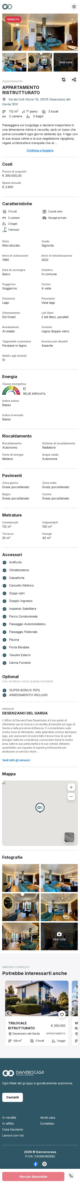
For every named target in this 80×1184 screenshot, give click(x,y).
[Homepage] (23, 1075)
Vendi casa (47, 1117)
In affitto (8, 1123)
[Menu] (74, 6)
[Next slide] (72, 1013)
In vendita (9, 1117)
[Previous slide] (8, 1013)
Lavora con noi (13, 1135)
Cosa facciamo (12, 1129)
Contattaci (47, 1123)
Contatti (12, 1097)
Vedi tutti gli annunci (16, 760)
